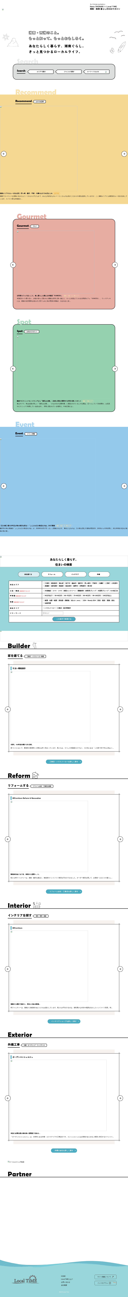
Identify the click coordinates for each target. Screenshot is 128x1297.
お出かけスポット (30, 331)
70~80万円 (77, 595)
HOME (63, 1276)
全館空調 (48, 603)
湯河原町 (54, 586)
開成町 (61, 586)
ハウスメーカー (50, 608)
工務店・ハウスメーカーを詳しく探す (64, 761)
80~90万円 (86, 595)
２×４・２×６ (57, 590)
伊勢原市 (83, 586)
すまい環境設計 (19, 668)
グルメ (34, 226)
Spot (20, 331)
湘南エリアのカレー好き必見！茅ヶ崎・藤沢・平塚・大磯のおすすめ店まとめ (26, 193)
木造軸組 (48, 590)
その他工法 (114, 590)
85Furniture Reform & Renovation (26, 798)
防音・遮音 (101, 600)
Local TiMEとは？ (67, 1279)
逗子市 (67, 583)
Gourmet (23, 225)
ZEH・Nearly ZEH (89, 600)
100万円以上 (107, 595)
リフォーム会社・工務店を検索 (41, 786)
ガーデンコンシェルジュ (22, 1057)
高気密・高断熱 (64, 600)
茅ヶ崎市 (88, 583)
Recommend (23, 101)
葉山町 (61, 583)
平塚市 (94, 583)
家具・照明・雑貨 (40, 916)
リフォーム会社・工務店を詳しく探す (64, 891)
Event (19, 433)
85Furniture (17, 928)
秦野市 (75, 586)
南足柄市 (68, 586)
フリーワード (15, 613)
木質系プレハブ (103, 590)
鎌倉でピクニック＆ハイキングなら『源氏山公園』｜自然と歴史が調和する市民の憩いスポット (49, 401)
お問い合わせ (65, 1282)
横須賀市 (54, 583)
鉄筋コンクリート (70, 590)
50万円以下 (49, 595)
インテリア (75, 574)
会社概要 (64, 1285)
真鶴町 (47, 586)
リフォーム (52, 574)
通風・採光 (111, 600)
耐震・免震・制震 (51, 600)
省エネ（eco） (76, 600)
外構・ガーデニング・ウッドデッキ (33, 1045)
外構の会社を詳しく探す (64, 1150)
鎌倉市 (74, 583)
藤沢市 (80, 583)
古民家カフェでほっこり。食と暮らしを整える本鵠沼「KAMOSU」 (40, 295)
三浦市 (47, 583)
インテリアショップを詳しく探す (64, 1021)
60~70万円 (67, 595)
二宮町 (107, 583)
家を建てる (28, 574)
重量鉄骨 (81, 590)
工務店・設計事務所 (64, 608)
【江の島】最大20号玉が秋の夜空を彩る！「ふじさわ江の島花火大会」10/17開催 (27, 525)
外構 (98, 574)
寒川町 (90, 586)
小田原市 (115, 583)
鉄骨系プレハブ (91, 590)
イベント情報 (30, 434)
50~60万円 (58, 595)
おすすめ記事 (39, 101)
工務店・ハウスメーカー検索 (34, 656)
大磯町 (101, 583)
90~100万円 (97, 595)
